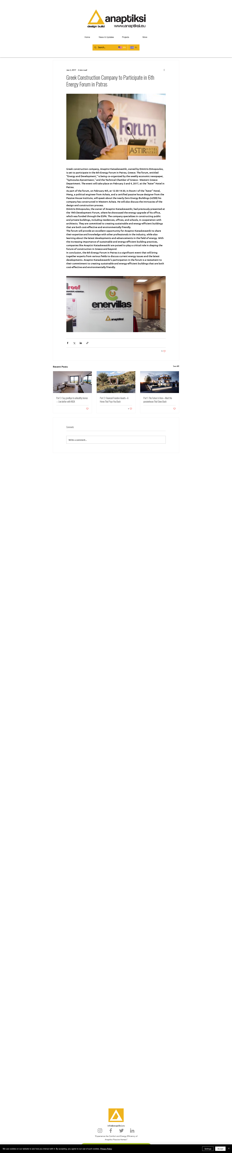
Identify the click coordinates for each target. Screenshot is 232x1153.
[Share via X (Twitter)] (74, 343)
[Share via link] (87, 343)
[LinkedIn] (132, 1131)
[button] (144, 37)
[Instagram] (100, 1131)
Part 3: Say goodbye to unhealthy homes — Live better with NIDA (72, 399)
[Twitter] (121, 1131)
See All (176, 366)
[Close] (228, 1149)
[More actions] (164, 70)
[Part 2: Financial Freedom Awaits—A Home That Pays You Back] (116, 382)
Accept (220, 1148)
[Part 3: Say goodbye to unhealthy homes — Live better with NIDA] (72, 382)
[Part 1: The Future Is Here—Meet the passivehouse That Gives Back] (159, 382)
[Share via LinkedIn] (80, 343)
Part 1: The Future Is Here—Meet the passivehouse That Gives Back (157, 399)
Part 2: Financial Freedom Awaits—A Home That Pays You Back (114, 399)
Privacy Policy (106, 1148)
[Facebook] (111, 1131)
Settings (207, 1148)
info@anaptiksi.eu (116, 1125)
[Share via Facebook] (67, 343)
